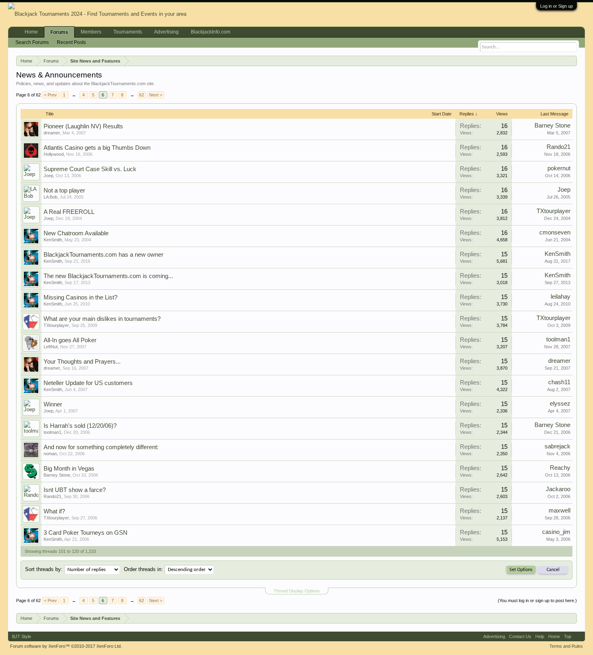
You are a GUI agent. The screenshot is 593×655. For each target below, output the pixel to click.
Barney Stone (552, 125)
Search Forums (32, 42)
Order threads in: (143, 569)
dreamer (52, 132)
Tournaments (127, 32)
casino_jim (556, 532)
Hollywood (54, 154)
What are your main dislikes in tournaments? (102, 319)
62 (141, 94)
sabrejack (557, 446)
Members (91, 32)
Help (539, 636)
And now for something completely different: (101, 447)
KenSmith (53, 239)
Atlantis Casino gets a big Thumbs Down (97, 147)
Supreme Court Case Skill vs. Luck (90, 169)
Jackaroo (558, 489)
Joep (48, 175)
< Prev (50, 94)
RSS (578, 636)
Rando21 (558, 147)
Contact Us (520, 636)
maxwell (559, 510)
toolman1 (558, 339)
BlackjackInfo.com (210, 32)
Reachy (560, 468)
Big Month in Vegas (69, 468)
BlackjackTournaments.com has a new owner (103, 254)
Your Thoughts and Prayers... (82, 361)
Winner (53, 404)
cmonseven (554, 232)
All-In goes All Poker (70, 340)
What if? (54, 511)
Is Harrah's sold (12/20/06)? (80, 426)
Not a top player (64, 190)
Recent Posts (71, 42)
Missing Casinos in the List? (80, 297)
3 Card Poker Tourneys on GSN (85, 532)
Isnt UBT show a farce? (75, 490)
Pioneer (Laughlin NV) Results (83, 126)
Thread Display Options (297, 590)
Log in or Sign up (556, 6)
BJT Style (21, 636)
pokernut (558, 168)
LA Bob (50, 197)
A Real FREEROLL (69, 212)
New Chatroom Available (76, 233)
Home (31, 32)
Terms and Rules (566, 646)
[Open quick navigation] (572, 60)
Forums (59, 32)
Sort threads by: (44, 569)
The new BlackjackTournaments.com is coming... (108, 276)
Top (567, 636)
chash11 (559, 382)
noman (50, 453)
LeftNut (51, 346)
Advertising (166, 32)
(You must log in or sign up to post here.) (537, 600)
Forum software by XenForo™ (66, 646)
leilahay (560, 296)
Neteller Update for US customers (88, 383)
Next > (155, 94)
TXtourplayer (553, 211)
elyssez (560, 403)
